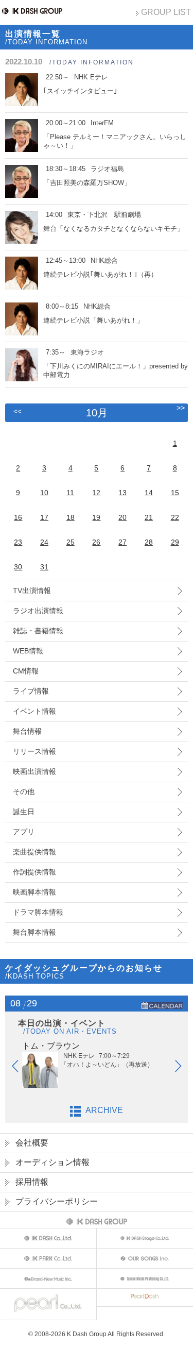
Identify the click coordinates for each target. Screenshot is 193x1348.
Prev (20, 1068)
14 (149, 492)
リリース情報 (34, 751)
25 (70, 542)
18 (70, 517)
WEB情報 (28, 651)
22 (175, 517)
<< (17, 411)
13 (122, 492)
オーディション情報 (52, 1162)
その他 (23, 791)
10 (44, 492)
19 (96, 517)
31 (44, 567)
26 (96, 542)
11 (70, 492)
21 (149, 517)
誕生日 (23, 811)
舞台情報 (27, 731)
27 (122, 542)
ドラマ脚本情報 (38, 912)
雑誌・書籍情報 (38, 631)
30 (18, 567)
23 (18, 542)
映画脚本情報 (34, 892)
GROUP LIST (166, 12)
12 (96, 492)
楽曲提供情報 (34, 852)
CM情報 (26, 671)
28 (149, 542)
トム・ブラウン (51, 1045)
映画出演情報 (34, 771)
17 (44, 517)
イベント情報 (34, 711)
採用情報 (31, 1181)
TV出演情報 (32, 590)
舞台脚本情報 (34, 932)
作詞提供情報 (34, 872)
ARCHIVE (104, 1110)
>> (181, 407)
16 (18, 517)
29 (175, 542)
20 (122, 517)
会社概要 (31, 1142)
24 (44, 542)
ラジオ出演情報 (38, 610)
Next (183, 1068)
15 (175, 492)
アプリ (23, 832)
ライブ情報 (31, 691)
